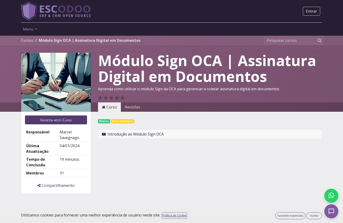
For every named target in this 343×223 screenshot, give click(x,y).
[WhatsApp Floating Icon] (331, 195)
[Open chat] (331, 211)
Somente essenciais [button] (290, 216)
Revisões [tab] (132, 107)
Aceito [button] (314, 216)
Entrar (311, 11)
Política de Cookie (174, 215)
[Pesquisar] (319, 40)
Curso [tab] (111, 107)
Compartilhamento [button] (58, 185)
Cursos (27, 40)
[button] (56, 119)
